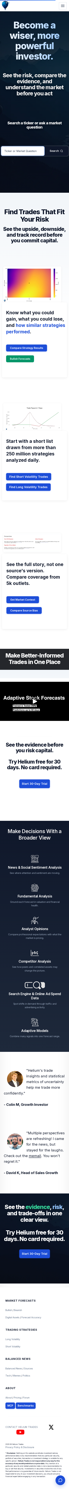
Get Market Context (22, 599)
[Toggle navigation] (63, 5)
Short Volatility (12, 1346)
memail (35, 1156)
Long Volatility (12, 1339)
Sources (28, 1368)
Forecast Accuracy (31, 1317)
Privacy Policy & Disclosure (19, 1447)
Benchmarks (26, 1405)
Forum (26, 1397)
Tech (8, 1375)
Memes (17, 1375)
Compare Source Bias (24, 610)
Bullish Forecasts (20, 358)
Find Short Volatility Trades (28, 476)
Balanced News (14, 1368)
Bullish (9, 1310)
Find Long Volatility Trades (28, 487)
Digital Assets (12, 1317)
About (8, 1397)
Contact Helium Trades (21, 1427)
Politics (26, 1375)
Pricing (17, 1397)
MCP (10, 1405)
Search (54, 150)
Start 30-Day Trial (34, 783)
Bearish (18, 1310)
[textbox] (23, 151)
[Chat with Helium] (60, 1480)
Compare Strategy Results (26, 348)
